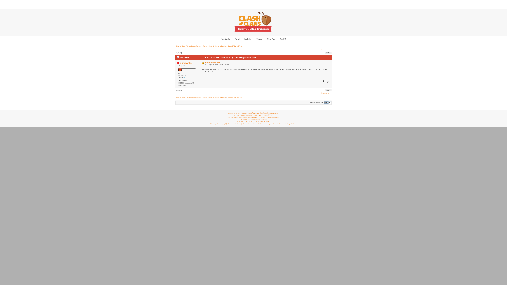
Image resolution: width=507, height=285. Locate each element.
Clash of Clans (241, 122)
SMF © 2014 (252, 119)
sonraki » (328, 50)
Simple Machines (261, 119)
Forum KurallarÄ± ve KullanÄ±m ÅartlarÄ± (255, 113)
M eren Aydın (186, 63)
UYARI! (240, 113)
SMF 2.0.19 (243, 119)
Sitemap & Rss (232, 113)
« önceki (322, 50)
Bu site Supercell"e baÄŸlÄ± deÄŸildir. (258, 122)
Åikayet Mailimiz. (291, 124)
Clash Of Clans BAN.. (213, 62)
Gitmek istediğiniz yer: (316, 102)
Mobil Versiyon (273, 113)
